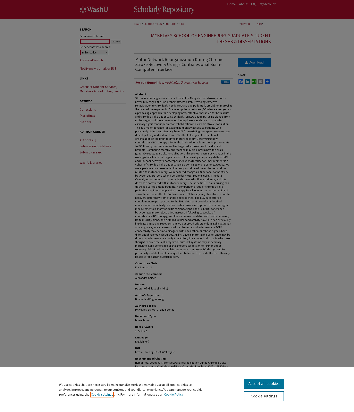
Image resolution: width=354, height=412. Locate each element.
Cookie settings (102, 394)
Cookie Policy (173, 394)
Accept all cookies (263, 384)
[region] (177, 389)
